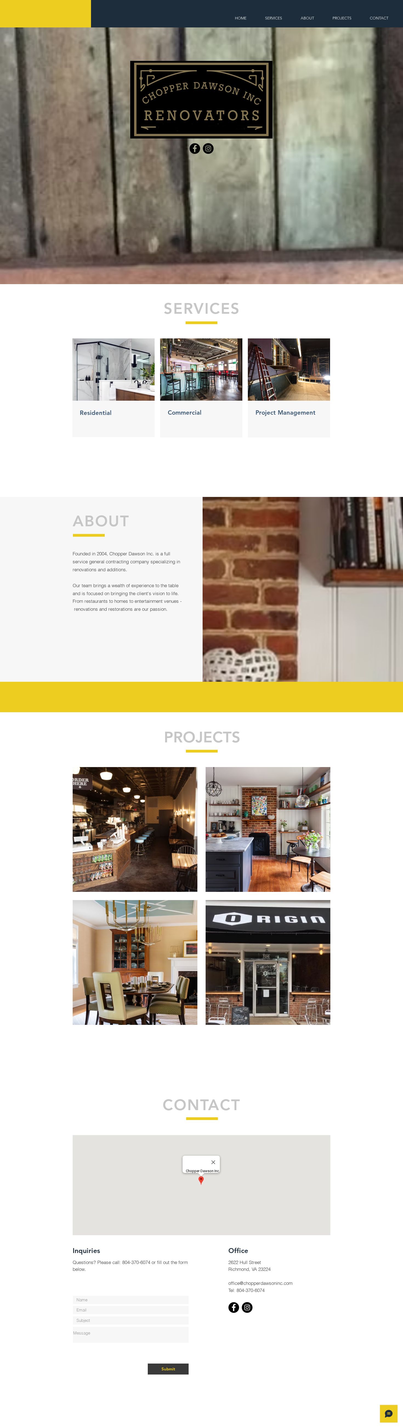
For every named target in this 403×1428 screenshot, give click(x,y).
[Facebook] (194, 148)
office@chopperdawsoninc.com (260, 1283)
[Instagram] (208, 148)
